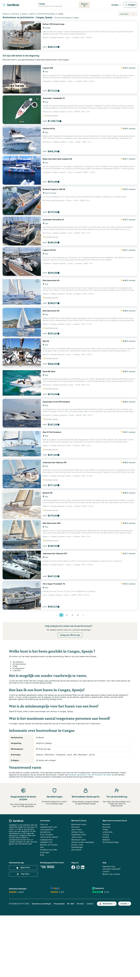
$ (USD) (124, 903)
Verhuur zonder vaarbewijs (82, 842)
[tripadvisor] (98, 888)
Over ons (44, 824)
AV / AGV (70, 904)
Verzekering (45, 832)
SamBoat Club (46, 842)
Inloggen (132, 4)
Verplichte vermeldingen (41, 904)
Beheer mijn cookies (111, 874)
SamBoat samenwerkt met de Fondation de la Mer (89, 774)
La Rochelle (107, 832)
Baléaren (106, 840)
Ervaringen (44, 852)
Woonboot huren (78, 840)
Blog (42, 855)
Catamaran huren (78, 834)
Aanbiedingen (77, 847)
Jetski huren (76, 837)
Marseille (106, 824)
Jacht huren (76, 829)
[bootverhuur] (11, 4)
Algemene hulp (108, 866)
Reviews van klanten (49, 845)
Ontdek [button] (114, 4)
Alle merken (76, 850)
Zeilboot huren (77, 832)
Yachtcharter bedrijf (49, 837)
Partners (80, 904)
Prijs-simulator (46, 834)
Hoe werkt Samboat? (111, 869)
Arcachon (106, 827)
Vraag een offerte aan (70, 635)
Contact (106, 871)
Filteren (84, 4)
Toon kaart (124, 14)
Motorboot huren (78, 824)
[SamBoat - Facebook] (73, 867)
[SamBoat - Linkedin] (83, 867)
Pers (42, 847)
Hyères (105, 829)
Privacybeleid (59, 904)
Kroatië (105, 837)
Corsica (105, 834)
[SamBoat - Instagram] (78, 867)
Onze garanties (46, 829)
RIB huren (75, 827)
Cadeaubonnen (46, 840)
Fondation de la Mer (48, 850)
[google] (55, 888)
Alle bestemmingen (110, 842)
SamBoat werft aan (48, 827)
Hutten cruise (77, 845)
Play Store (25, 874)
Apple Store (25, 867)
